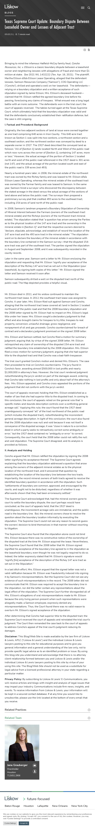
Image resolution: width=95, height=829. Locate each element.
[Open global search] (89, 7)
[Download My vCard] (35, 771)
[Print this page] (85, 49)
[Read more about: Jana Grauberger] (22, 743)
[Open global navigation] (82, 7)
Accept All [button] (24, 823)
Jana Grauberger (17, 765)
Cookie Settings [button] (10, 823)
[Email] (35, 765)
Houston (11, 772)
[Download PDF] (88, 49)
